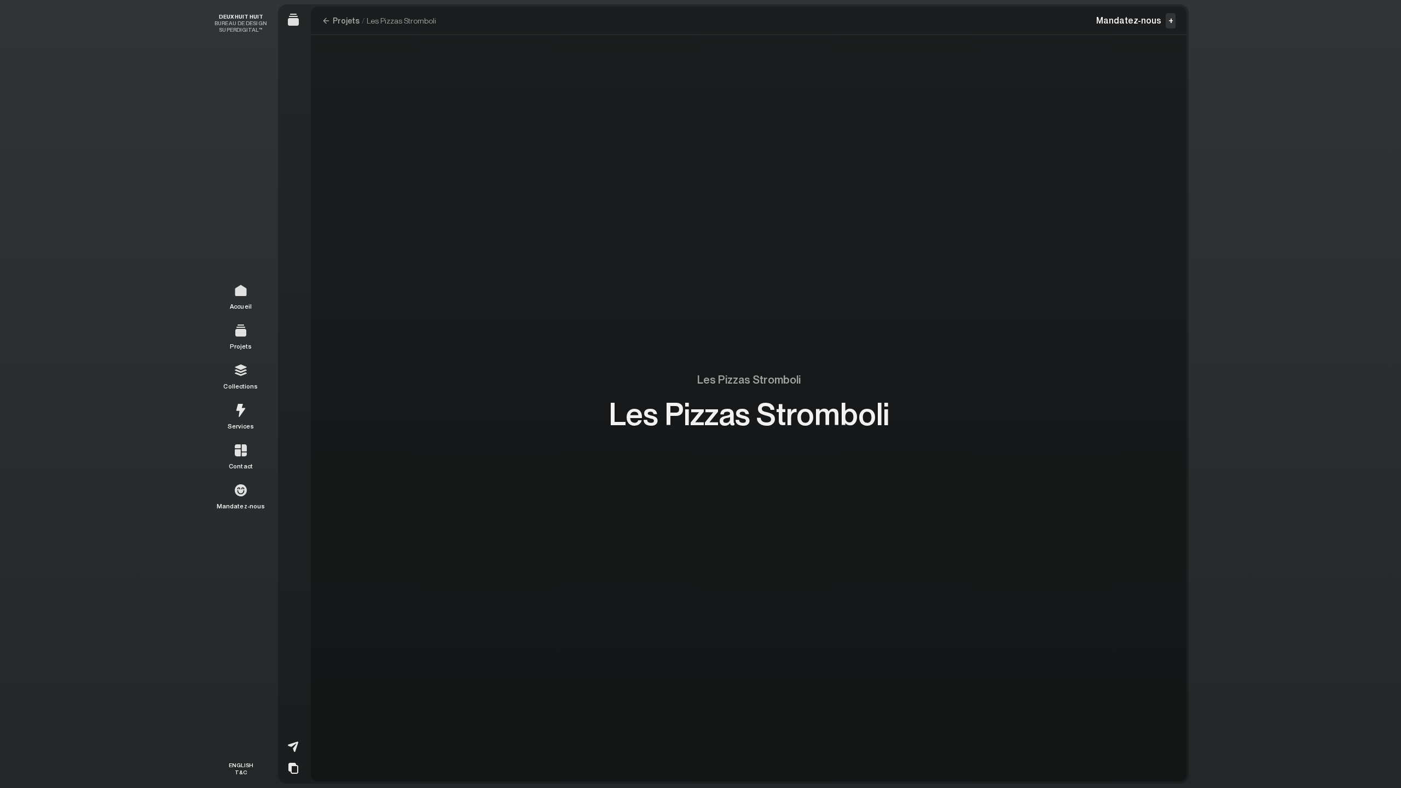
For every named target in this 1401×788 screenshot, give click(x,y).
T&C (241, 772)
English (241, 765)
